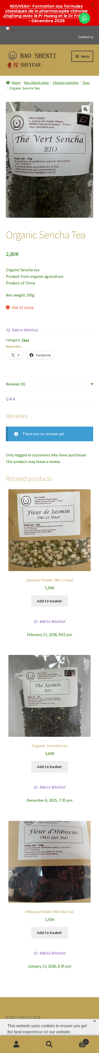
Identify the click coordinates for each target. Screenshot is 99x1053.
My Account (16, 1044)
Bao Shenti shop (36, 82)
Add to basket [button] (49, 600)
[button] (85, 109)
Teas (86, 82)
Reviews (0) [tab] (15, 383)
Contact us (85, 37)
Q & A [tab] (10, 398)
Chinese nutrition (65, 82)
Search (49, 1044)
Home (16, 82)
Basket (76, 1040)
